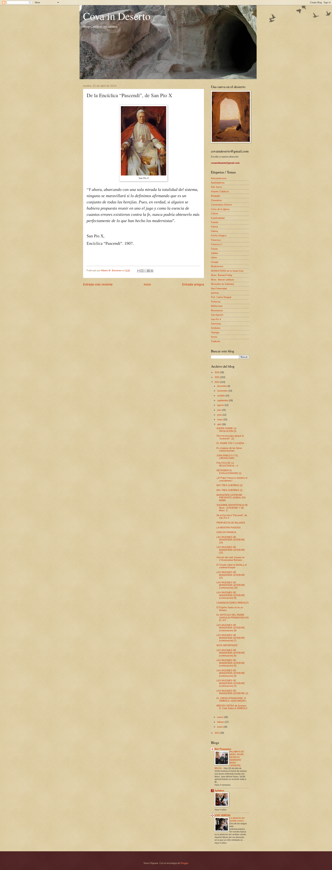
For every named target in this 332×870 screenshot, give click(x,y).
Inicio (147, 284)
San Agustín (217, 315)
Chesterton (216, 200)
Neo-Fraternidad (219, 288)
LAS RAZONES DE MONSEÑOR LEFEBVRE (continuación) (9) (230, 595)
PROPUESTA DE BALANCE (230, 522)
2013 (217, 733)
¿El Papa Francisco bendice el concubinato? (231, 479)
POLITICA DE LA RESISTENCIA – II (227, 464)
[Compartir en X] (145, 271)
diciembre (222, 386)
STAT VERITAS (222, 815)
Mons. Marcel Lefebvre (222, 279)
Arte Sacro (216, 187)
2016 (217, 372)
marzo (220, 717)
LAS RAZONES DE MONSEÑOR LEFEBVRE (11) (230, 575)
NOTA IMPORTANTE (227, 645)
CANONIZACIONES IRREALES (232, 602)
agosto (221, 405)
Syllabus (219, 790)
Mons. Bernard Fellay (221, 275)
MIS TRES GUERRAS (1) (229, 490)
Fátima (214, 231)
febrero (221, 722)
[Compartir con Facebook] (148, 271)
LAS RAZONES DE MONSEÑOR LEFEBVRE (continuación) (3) (230, 683)
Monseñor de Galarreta (222, 284)
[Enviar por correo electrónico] (138, 271)
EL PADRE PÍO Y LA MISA (230, 443)
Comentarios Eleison (221, 204)
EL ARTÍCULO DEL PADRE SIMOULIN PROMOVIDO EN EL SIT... (232, 618)
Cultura (214, 213)
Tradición (215, 341)
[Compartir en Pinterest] (152, 271)
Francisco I (216, 244)
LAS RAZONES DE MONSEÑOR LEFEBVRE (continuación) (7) (230, 638)
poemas (215, 293)
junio (220, 415)
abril (219, 424)
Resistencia (217, 310)
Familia (214, 222)
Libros (214, 257)
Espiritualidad (217, 218)
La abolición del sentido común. (237, 819)
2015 (217, 377)
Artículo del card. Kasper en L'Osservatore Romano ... (230, 558)
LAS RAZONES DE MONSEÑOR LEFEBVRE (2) (232, 692)
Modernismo (217, 266)
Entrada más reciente (98, 284)
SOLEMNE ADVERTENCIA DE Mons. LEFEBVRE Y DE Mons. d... (232, 508)
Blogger (184, 863)
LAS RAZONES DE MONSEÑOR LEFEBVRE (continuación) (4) (230, 673)
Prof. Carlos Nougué (221, 297)
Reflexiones (217, 306)
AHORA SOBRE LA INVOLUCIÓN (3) (226, 429)
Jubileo (214, 253)
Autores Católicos (220, 191)
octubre (221, 395)
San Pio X (216, 319)
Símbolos (215, 328)
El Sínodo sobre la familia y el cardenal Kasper (231, 566)
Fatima (214, 226)
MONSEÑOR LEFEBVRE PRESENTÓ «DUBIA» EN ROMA (230, 498)
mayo (220, 419)
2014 (217, 382)
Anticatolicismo (218, 178)
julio (219, 410)
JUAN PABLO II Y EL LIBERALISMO (227, 456)
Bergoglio (215, 196)
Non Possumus (223, 749)
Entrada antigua (193, 284)
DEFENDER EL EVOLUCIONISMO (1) (228, 471)
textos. (214, 337)
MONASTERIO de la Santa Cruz (227, 271)
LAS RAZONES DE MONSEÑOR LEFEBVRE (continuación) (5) (230, 663)
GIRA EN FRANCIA (226, 532)
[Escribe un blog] (142, 271)
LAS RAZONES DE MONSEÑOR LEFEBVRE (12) (230, 550)
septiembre (223, 400)
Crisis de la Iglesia (220, 209)
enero (220, 727)
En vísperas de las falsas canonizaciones (229, 449)
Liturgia (214, 262)
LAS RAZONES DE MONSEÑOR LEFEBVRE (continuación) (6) (230, 653)
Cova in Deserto (116, 16)
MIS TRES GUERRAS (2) (229, 485)
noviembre (222, 390)
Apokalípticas (218, 182)
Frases (214, 249)
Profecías (216, 301)
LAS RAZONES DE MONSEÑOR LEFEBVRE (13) (230, 540)
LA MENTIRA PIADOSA (228, 527)
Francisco (216, 240)
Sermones (216, 323)
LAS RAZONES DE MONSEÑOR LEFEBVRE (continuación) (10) (230, 585)
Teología (215, 332)
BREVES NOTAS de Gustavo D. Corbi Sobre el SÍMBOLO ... (231, 708)
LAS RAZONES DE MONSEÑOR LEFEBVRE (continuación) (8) (230, 628)
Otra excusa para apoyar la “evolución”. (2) (230, 437)
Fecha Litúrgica (218, 235)
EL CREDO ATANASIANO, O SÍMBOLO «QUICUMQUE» (231, 699)
